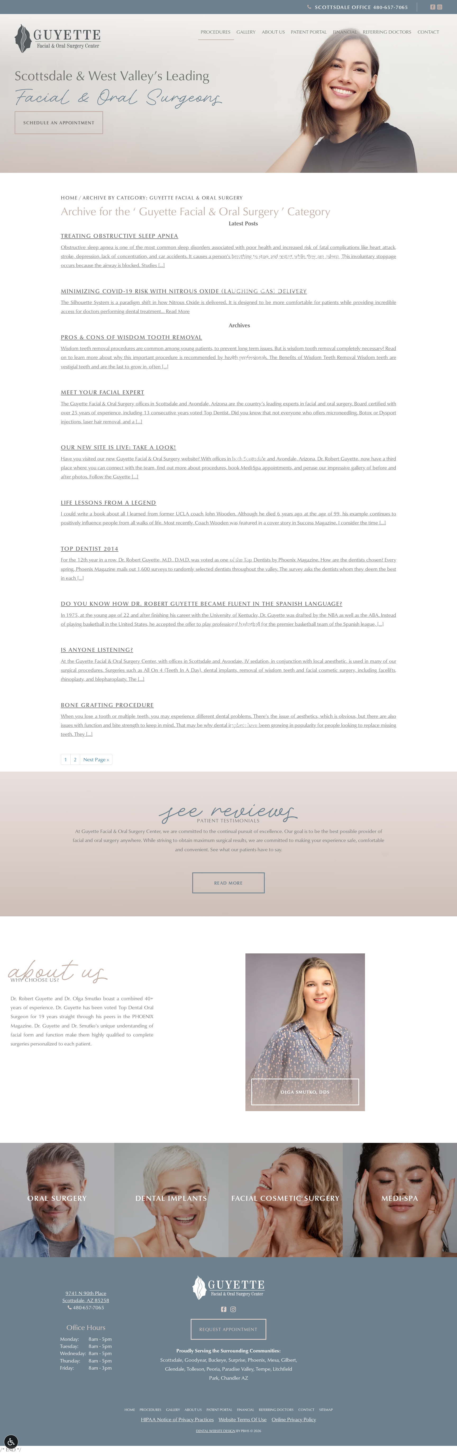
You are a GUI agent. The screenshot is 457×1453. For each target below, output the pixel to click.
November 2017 (248, 592)
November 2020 (248, 359)
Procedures (215, 32)
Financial (345, 32)
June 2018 (242, 559)
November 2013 (248, 675)
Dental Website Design (215, 1430)
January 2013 (246, 725)
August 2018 (245, 542)
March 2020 (244, 442)
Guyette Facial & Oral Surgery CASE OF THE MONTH (289, 258)
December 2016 (247, 625)
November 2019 (248, 492)
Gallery (245, 32)
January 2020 (246, 476)
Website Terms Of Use (243, 1419)
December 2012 (247, 742)
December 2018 (247, 526)
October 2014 (246, 642)
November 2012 (248, 758)
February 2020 (247, 459)
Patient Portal (219, 1409)
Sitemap (326, 1409)
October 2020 (246, 376)
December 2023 (247, 343)
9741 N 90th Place (86, 1293)
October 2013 (246, 692)
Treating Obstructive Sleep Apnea (269, 291)
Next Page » (96, 759)
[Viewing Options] (11, 1442)
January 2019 (246, 509)
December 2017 (247, 575)
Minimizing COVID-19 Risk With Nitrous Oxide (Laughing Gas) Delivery (312, 307)
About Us (193, 1409)
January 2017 (246, 609)
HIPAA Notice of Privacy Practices (177, 1419)
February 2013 (247, 709)
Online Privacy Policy (294, 1419)
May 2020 (241, 409)
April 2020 (242, 426)
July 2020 (241, 393)
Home (69, 197)
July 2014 (241, 659)
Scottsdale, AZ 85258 (85, 1300)
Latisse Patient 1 (249, 241)
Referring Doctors (276, 1409)
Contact (428, 32)
